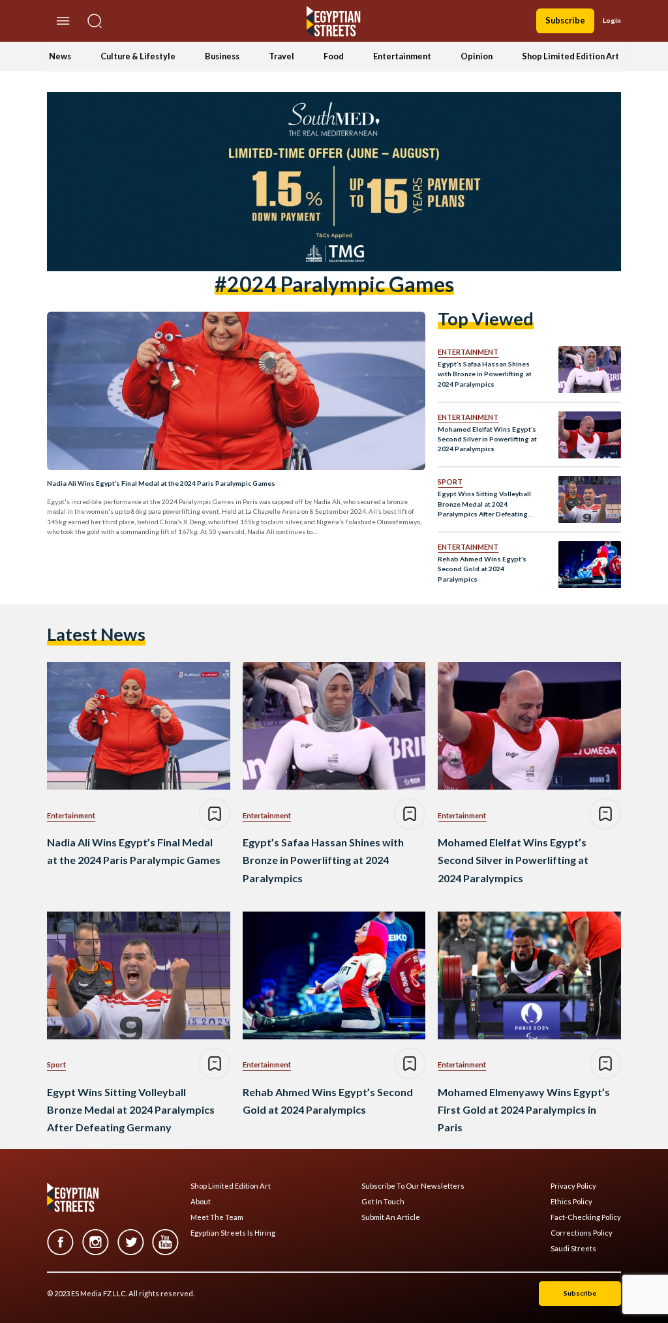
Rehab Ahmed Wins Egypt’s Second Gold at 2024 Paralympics (482, 569)
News (60, 56)
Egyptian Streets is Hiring (232, 1233)
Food (334, 56)
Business (222, 56)
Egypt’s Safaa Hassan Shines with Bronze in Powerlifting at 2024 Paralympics (485, 374)
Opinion (477, 56)
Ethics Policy (571, 1202)
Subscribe (565, 20)
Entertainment (402, 56)
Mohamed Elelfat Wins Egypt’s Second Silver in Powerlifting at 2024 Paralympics (487, 439)
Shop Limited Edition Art (570, 56)
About (200, 1202)
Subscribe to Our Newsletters (412, 1186)
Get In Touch (382, 1202)
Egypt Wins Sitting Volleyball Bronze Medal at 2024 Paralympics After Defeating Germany (484, 504)
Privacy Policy (573, 1186)
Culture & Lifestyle (137, 56)
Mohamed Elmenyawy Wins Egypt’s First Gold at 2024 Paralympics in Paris (524, 1109)
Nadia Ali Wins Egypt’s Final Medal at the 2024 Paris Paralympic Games (161, 483)
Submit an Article (390, 1217)
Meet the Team (216, 1217)
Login (612, 20)
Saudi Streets (573, 1249)
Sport (450, 481)
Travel (281, 56)
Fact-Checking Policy (586, 1217)
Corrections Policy (582, 1233)
